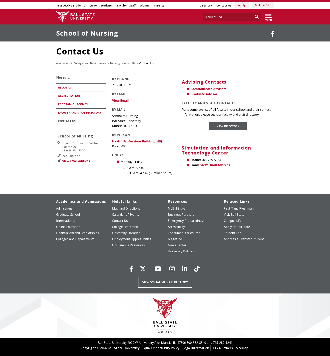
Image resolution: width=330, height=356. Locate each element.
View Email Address (215, 165)
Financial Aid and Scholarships (77, 233)
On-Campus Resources (128, 245)
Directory (206, 5)
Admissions (64, 208)
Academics (63, 63)
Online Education (68, 227)
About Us (129, 63)
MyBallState (176, 208)
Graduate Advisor (203, 94)
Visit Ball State (234, 214)
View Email (120, 100)
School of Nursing (87, 33)
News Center (177, 245)
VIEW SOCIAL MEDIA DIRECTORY (165, 282)
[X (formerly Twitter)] (143, 268)
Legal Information (196, 348)
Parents (159, 5)
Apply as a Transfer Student (244, 239)
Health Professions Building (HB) (137, 141)
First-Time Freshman (239, 208)
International (65, 221)
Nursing (115, 63)
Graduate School (68, 214)
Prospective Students (71, 5)
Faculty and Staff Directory (79, 112)
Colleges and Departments (90, 63)
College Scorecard (125, 227)
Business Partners (181, 214)
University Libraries (126, 233)
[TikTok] (197, 268)
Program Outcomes (73, 104)
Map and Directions (126, 208)
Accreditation (69, 96)
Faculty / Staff (126, 5)
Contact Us (223, 5)
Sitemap (242, 348)
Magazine (175, 239)
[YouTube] (157, 268)
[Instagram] (172, 268)
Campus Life (233, 221)
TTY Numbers (222, 348)
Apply (242, 5)
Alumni (145, 5)
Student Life (232, 233)
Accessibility (176, 227)
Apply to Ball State (237, 227)
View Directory (228, 126)
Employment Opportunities (131, 239)
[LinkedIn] (184, 268)
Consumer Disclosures (184, 233)
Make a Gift (263, 5)
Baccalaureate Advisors (208, 89)
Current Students (101, 5)
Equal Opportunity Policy (161, 348)
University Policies (181, 251)
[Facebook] (273, 34)
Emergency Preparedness (186, 221)
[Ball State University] (165, 316)
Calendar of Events (125, 214)
